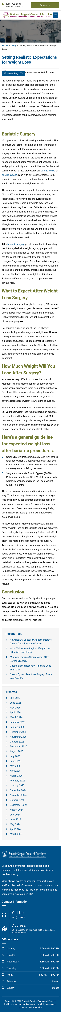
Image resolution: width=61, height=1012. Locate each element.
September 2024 (18, 805)
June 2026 (15, 702)
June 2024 (15, 819)
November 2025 (18, 736)
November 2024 (18, 795)
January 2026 (17, 727)
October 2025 (17, 741)
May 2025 (15, 766)
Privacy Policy (35, 1007)
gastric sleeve (48, 170)
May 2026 (15, 707)
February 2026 (17, 722)
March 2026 (16, 717)
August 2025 (16, 751)
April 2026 (15, 712)
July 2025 (15, 756)
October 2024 (17, 800)
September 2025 (18, 746)
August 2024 (16, 809)
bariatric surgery (15, 244)
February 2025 (17, 780)
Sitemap (23, 1007)
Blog (14, 45)
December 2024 (18, 790)
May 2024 (15, 824)
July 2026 (15, 698)
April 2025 (15, 770)
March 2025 (16, 775)
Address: (33, 928)
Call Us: (19, 914)
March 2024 (16, 834)
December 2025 (18, 732)
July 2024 (15, 814)
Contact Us (45, 5)
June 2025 (15, 761)
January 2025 (17, 785)
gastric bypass (9, 175)
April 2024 (15, 829)
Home (5, 45)
